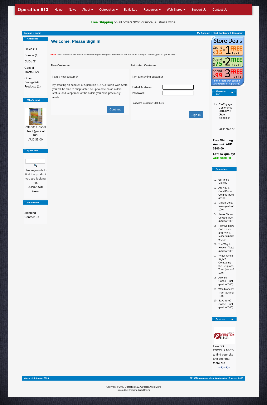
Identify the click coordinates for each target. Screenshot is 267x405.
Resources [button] (151, 9)
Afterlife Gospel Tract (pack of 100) (35, 131)
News (72, 9)
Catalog (28, 33)
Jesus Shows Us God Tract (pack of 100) (225, 218)
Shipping (30, 212)
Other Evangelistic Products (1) (32, 82)
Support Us (198, 9)
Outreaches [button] (107, 9)
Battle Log (130, 9)
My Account (203, 33)
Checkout (237, 33)
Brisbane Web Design (139, 390)
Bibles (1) (30, 49)
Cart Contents (221, 33)
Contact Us (220, 9)
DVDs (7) (30, 61)
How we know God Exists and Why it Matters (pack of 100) (226, 233)
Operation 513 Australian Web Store (143, 387)
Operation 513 (33, 9)
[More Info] (169, 54)
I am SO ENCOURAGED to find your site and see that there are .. (223, 354)
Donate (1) (31, 55)
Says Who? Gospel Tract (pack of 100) (225, 304)
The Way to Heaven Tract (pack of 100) (226, 247)
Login (38, 33)
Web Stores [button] (175, 9)
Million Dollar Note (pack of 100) (225, 206)
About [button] (86, 9)
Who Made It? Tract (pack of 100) (226, 292)
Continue (115, 109)
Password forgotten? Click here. (148, 103)
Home (59, 9)
